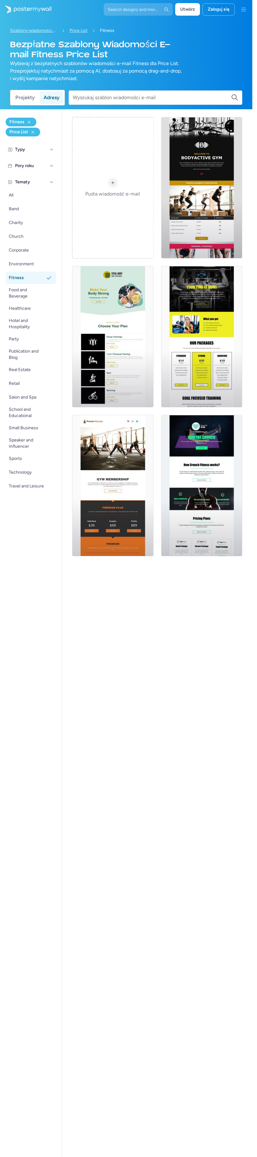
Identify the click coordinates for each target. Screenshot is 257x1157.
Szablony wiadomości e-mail (33, 30)
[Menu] (243, 9)
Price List (78, 30)
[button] (51, 149)
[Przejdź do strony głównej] (25, 9)
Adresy (52, 97)
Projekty (25, 97)
